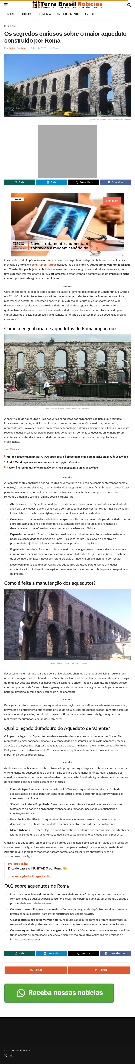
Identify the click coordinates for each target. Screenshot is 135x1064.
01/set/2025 (39, 48)
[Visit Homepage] (67, 4)
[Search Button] (129, 5)
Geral (11, 14)
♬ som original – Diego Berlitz (29, 876)
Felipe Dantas (17, 48)
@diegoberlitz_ (18, 863)
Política (26, 14)
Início (6, 26)
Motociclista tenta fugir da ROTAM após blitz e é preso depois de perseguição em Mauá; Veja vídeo (67, 456)
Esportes (91, 14)
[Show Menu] (6, 5)
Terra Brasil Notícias (21, 1050)
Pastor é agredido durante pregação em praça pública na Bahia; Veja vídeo (52, 467)
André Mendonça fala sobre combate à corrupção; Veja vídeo (44, 462)
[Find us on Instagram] (12, 1056)
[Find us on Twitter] (5, 1056)
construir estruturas (44, 264)
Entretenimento (68, 14)
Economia (44, 14)
